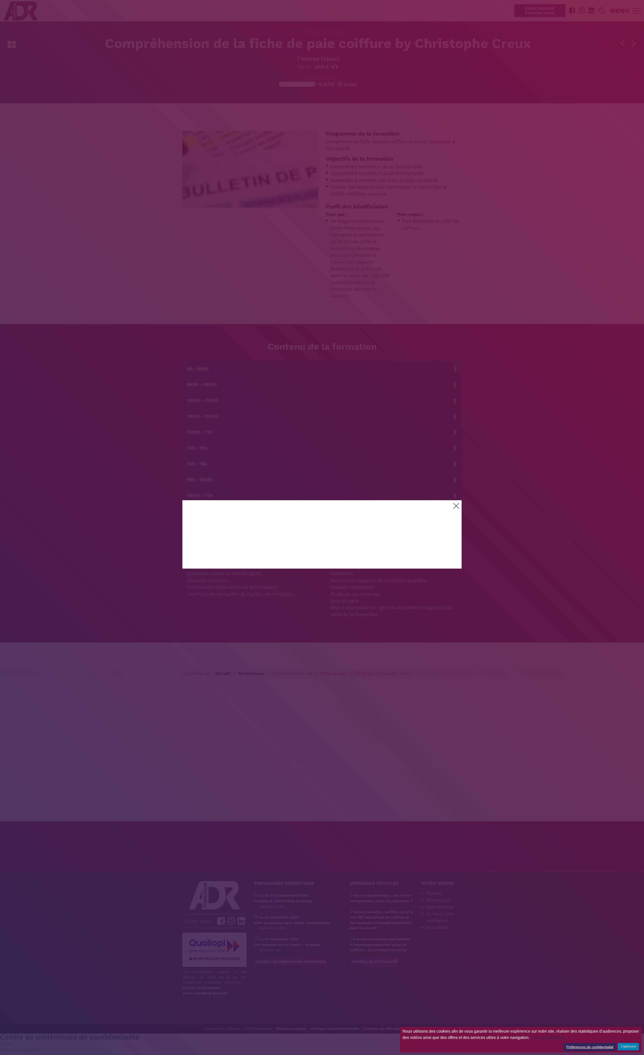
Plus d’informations (548, 1037)
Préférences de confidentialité (590, 1047)
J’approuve (628, 1046)
